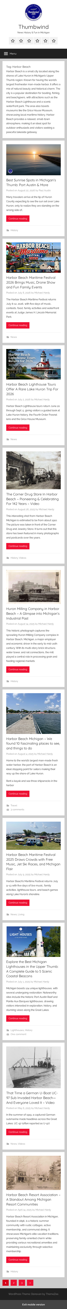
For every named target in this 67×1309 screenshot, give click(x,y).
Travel (14, 805)
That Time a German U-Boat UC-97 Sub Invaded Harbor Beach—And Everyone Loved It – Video (32, 1098)
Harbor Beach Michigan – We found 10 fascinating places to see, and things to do (33, 744)
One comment (18, 1034)
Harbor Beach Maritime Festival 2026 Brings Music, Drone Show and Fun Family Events (30, 282)
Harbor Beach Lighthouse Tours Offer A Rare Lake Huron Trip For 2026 (32, 389)
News (14, 337)
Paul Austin (45, 190)
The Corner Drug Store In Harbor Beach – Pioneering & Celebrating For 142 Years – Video (32, 499)
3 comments (17, 809)
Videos (22, 557)
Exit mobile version (33, 1304)
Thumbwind (33, 26)
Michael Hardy (42, 292)
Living (21, 914)
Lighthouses (17, 1030)
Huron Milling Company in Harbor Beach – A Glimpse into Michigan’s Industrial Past (33, 613)
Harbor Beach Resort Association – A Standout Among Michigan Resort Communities (33, 1200)
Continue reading (18, 218)
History (14, 230)
